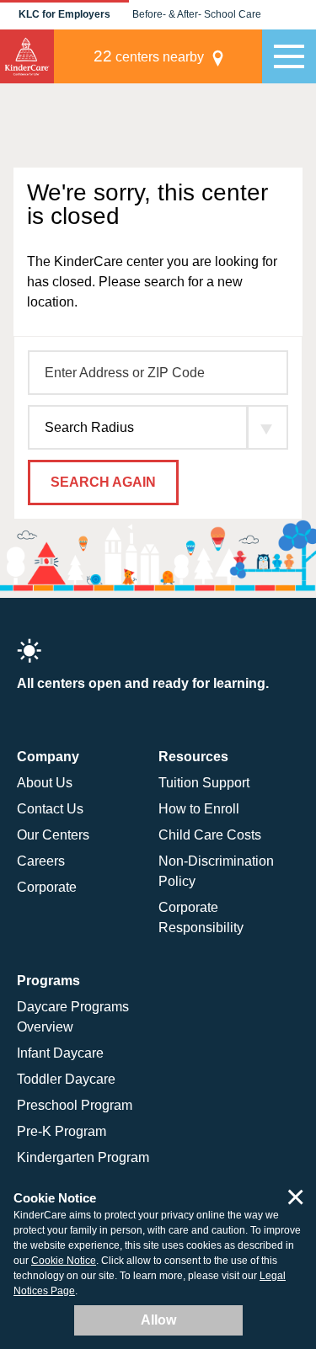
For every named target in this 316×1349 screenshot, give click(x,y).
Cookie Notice (63, 1260)
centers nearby (149, 56)
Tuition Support (203, 783)
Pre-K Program (61, 1131)
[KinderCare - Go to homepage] (27, 56)
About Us (44, 783)
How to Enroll (198, 809)
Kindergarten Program (83, 1157)
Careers (41, 861)
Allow (158, 1320)
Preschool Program (74, 1105)
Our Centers (53, 835)
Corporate (47, 887)
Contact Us (50, 809)
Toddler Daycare (66, 1079)
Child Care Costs (209, 835)
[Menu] (289, 56)
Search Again (103, 482)
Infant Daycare (60, 1053)
